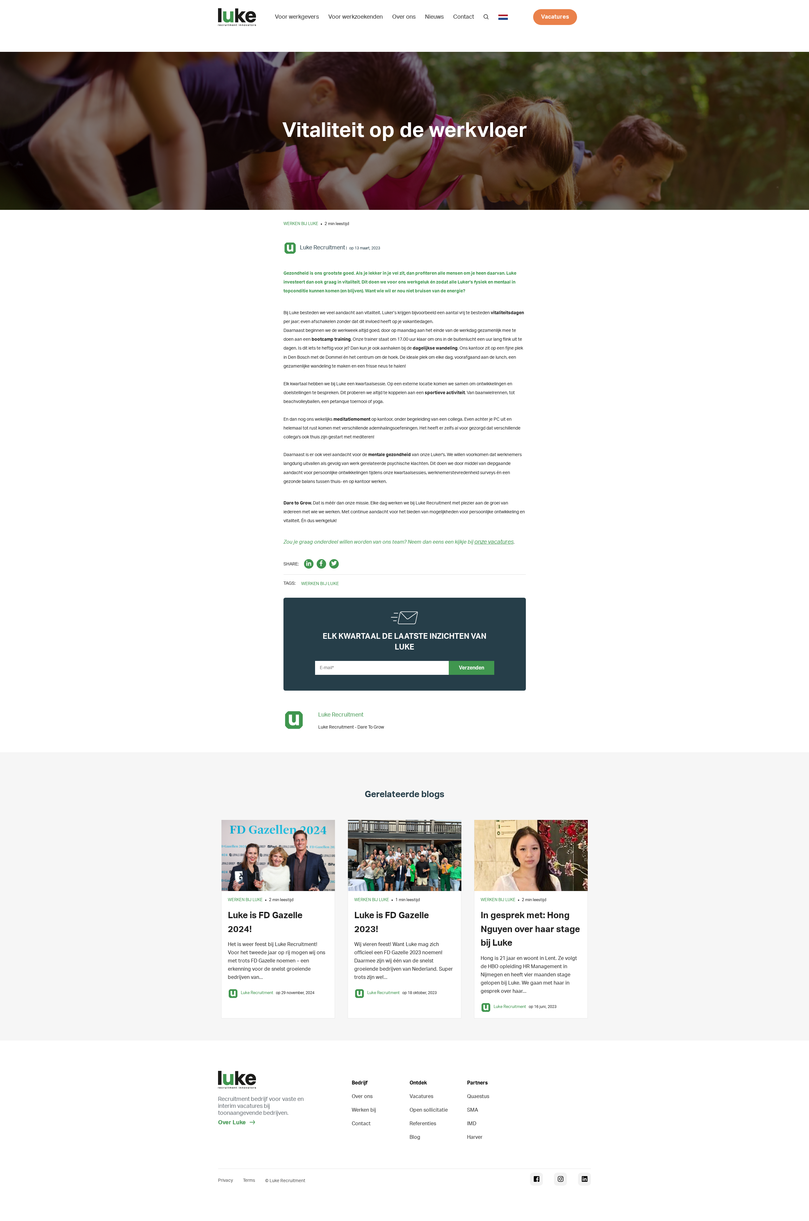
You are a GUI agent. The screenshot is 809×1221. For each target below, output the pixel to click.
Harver (475, 1137)
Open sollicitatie (429, 1110)
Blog (415, 1137)
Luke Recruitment (322, 248)
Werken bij (364, 1110)
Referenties (423, 1123)
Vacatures (555, 17)
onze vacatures (494, 542)
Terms (249, 1180)
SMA (472, 1110)
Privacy (225, 1180)
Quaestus (478, 1096)
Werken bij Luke (300, 224)
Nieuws (434, 17)
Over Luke (232, 1123)
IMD (471, 1123)
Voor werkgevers (297, 17)
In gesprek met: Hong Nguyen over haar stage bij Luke (530, 929)
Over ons (404, 17)
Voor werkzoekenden (355, 17)
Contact (463, 17)
